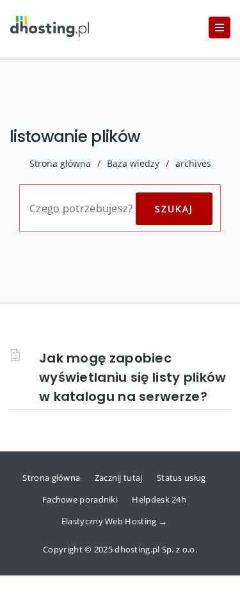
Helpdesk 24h (159, 499)
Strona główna (60, 163)
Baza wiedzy (133, 163)
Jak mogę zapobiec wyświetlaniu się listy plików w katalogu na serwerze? (133, 377)
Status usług (181, 477)
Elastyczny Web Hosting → (114, 521)
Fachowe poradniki (80, 499)
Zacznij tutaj (119, 477)
